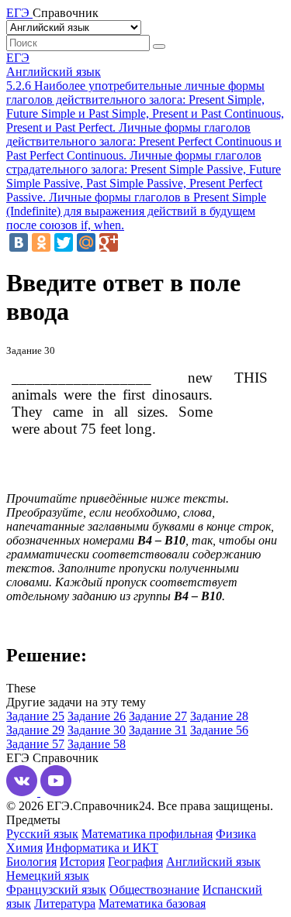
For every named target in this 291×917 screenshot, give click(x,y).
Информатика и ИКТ (102, 847)
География (135, 861)
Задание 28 (219, 716)
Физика (236, 833)
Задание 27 (158, 716)
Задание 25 (35, 716)
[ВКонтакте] (18, 242)
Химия (24, 847)
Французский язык (56, 889)
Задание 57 (35, 743)
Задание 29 (35, 730)
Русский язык (42, 833)
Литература (64, 903)
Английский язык (53, 71)
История (82, 861)
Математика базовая (152, 903)
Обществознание (154, 889)
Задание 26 (97, 716)
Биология (31, 861)
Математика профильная (147, 833)
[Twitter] (63, 242)
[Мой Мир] (86, 242)
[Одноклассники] (41, 242)
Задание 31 (158, 730)
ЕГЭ (17, 57)
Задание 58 (97, 743)
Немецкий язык (47, 875)
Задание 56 (219, 730)
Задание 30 (97, 730)
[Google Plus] (108, 242)
